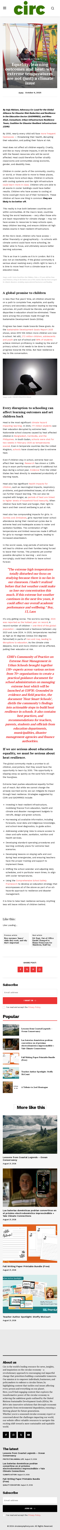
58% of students (44, 339)
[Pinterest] (33, 969)
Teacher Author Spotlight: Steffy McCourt (37, 1073)
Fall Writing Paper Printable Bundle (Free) (38, 1058)
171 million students (42, 426)
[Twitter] (27, 969)
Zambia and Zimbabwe (15, 518)
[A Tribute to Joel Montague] (11, 1087)
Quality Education (11, 1485)
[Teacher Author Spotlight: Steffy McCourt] (11, 1073)
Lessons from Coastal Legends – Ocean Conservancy (36, 1030)
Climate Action (30, 59)
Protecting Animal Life (13, 1459)
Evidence (34, 470)
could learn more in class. (16, 185)
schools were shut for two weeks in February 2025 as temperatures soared (28, 442)
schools (17, 449)
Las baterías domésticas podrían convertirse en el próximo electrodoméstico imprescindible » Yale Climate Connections (37, 1044)
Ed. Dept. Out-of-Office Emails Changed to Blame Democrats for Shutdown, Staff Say (43, 941)
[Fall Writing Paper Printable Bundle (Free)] (11, 1058)
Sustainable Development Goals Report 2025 (30, 329)
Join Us (28, 1508)
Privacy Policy (34, 1007)
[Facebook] (20, 969)
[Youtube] (29, 1435)
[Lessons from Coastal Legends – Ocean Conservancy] (11, 1030)
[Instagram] (13, 1435)
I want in (28, 1000)
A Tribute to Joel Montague (34, 1087)
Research (29, 463)
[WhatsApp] (39, 969)
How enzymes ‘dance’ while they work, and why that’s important (15, 940)
